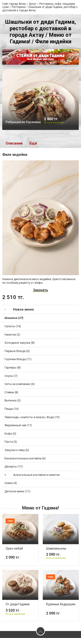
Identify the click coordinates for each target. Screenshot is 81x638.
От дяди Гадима (17, 604)
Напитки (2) (12, 334)
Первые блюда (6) (17, 351)
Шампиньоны (56, 548)
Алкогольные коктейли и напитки (36, 475)
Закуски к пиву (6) (16, 450)
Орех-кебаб (14, 548)
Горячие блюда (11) (18, 359)
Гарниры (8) (12, 367)
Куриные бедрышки (60, 604)
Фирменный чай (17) (18, 425)
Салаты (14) (12, 326)
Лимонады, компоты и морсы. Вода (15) (32, 417)
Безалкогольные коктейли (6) (25, 458)
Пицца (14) (11, 408)
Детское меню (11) (17, 491)
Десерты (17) (13, 466)
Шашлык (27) (13, 318)
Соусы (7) (11, 376)
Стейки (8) (11, 392)
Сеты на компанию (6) (19, 384)
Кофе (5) (10, 433)
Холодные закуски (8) (19, 342)
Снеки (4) (10, 483)
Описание (14, 143)
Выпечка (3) (12, 400)
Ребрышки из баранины (23, 122)
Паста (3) (10, 441)
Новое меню (23, 309)
